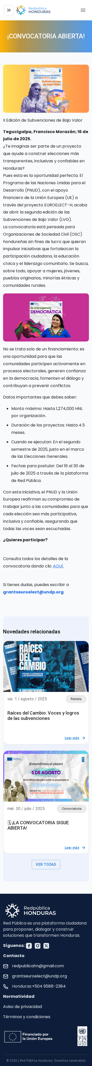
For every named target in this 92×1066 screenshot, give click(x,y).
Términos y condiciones (26, 1017)
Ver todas (46, 864)
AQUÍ (58, 566)
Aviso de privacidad (22, 1007)
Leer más (72, 738)
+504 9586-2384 (49, 986)
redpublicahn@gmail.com (38, 966)
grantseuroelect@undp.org (39, 976)
